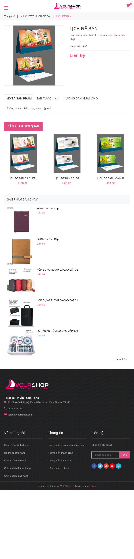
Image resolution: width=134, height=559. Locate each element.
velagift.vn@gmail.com (20, 414)
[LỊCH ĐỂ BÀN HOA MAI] (110, 153)
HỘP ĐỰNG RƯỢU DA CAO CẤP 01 (57, 300)
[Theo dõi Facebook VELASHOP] (94, 466)
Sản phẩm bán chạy (22, 199)
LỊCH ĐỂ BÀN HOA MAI (110, 178)
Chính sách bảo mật (15, 460)
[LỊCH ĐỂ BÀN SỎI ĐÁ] (67, 153)
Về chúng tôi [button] (14, 433)
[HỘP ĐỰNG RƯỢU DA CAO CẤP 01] (21, 312)
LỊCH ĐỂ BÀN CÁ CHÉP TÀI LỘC (27, 178)
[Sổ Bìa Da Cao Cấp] (21, 220)
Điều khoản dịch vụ (58, 468)
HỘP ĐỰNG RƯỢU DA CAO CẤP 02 (57, 269)
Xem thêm (121, 359)
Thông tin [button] (55, 433)
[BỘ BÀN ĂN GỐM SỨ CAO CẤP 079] (21, 343)
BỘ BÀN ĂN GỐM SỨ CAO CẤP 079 (57, 330)
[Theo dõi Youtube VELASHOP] (112, 466)
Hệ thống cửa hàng (14, 452)
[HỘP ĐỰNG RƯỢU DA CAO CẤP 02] (21, 281)
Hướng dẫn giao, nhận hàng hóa (66, 445)
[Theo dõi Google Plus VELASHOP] (106, 466)
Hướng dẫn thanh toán (60, 452)
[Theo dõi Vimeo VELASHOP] (118, 466)
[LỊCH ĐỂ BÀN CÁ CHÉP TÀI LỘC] (23, 153)
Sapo (93, 486)
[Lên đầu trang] (127, 548)
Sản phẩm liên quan (23, 126)
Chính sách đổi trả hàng (17, 468)
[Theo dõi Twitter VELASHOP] (100, 466)
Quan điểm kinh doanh (16, 445)
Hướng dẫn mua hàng (60, 460)
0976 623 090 (15, 408)
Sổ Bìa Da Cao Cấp (48, 208)
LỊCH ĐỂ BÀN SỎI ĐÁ (67, 178)
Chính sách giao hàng (16, 475)
